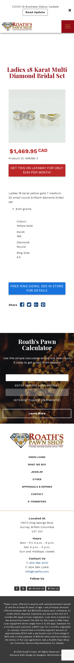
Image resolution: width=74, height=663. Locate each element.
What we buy (37, 464)
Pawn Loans (37, 457)
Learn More (37, 413)
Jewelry (37, 471)
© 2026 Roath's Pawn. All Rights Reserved (36, 652)
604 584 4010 (38, 563)
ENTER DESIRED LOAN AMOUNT (37, 385)
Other (37, 479)
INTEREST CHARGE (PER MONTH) (37, 400)
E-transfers (37, 501)
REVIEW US (38, 588)
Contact (37, 494)
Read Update (35, 12)
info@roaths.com (37, 571)
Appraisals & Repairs (37, 486)
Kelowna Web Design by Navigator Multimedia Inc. (36, 655)
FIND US (54, 588)
